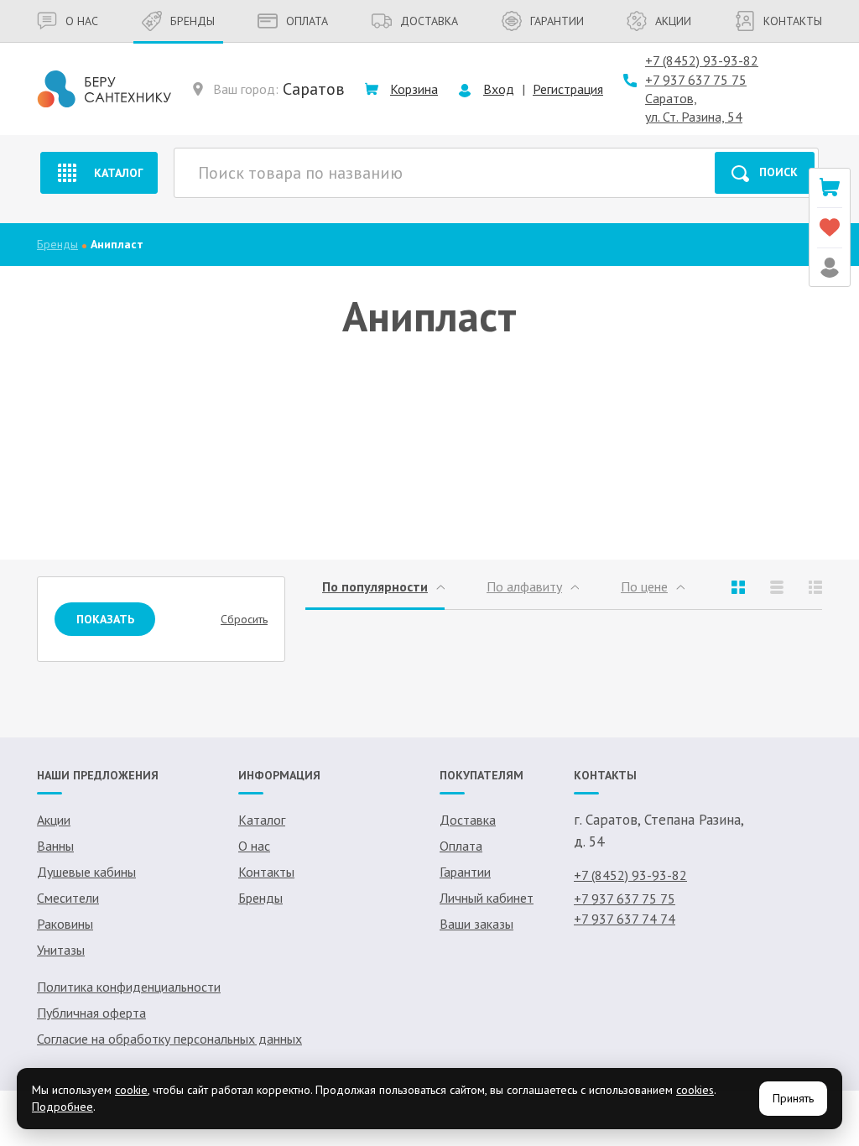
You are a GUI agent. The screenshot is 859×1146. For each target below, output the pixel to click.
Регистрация (568, 89)
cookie (131, 1089)
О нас (81, 21)
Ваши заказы (476, 923)
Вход (498, 89)
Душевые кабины (86, 871)
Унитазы (61, 949)
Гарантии (557, 21)
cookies (695, 1089)
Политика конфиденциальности (129, 986)
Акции (673, 21)
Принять (793, 1098)
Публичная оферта (91, 1012)
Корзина (414, 89)
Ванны (55, 845)
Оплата (307, 21)
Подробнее (62, 1106)
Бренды (192, 21)
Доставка (429, 21)
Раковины (65, 923)
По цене (644, 586)
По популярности (375, 586)
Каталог (118, 172)
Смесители (68, 897)
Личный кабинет (487, 897)
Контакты (792, 21)
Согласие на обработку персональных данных (169, 1038)
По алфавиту (524, 586)
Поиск (778, 172)
